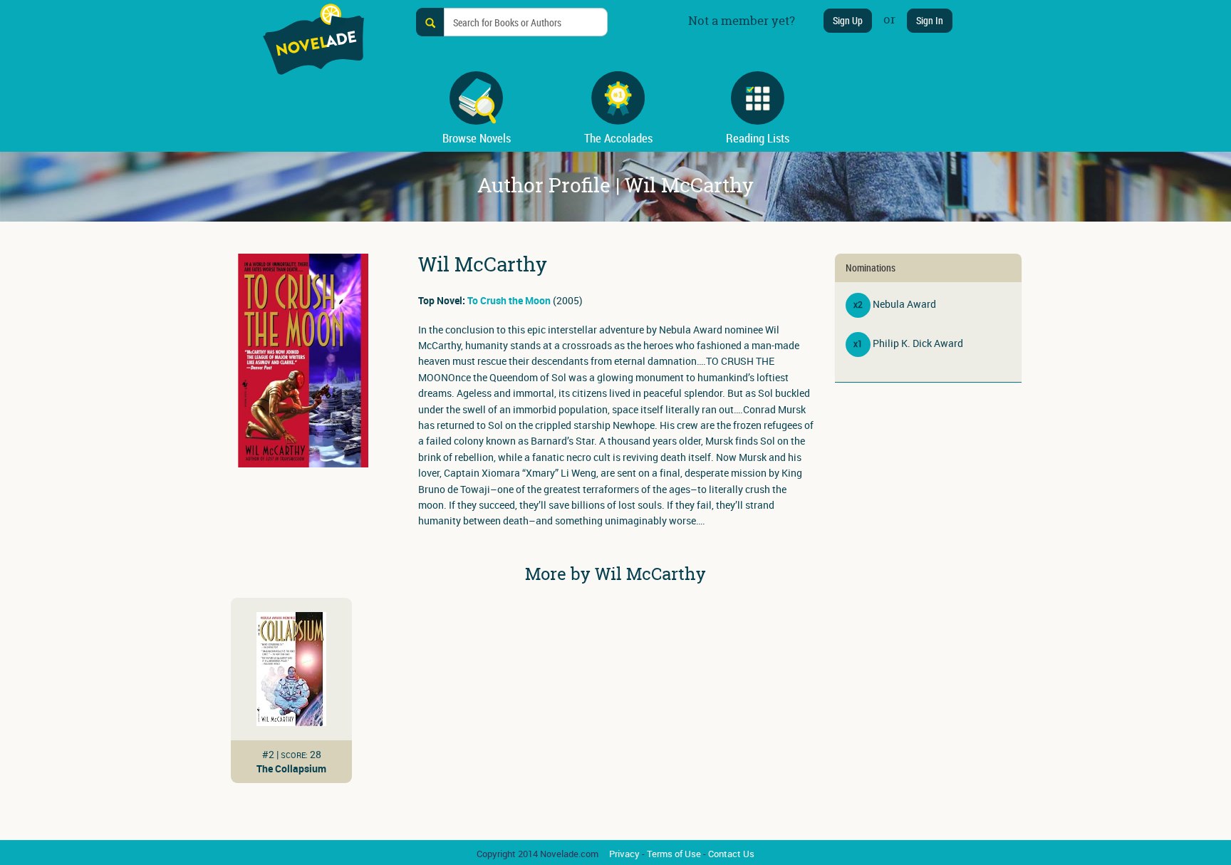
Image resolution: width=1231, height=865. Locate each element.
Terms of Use (674, 853)
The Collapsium (291, 768)
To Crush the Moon (509, 300)
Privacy (624, 853)
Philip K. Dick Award (918, 343)
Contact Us (731, 853)
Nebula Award (904, 304)
